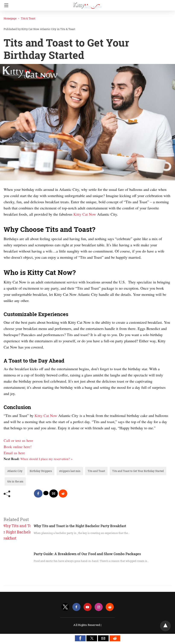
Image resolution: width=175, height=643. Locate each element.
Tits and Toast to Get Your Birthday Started (138, 471)
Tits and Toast (96, 471)
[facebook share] (38, 493)
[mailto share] (53, 493)
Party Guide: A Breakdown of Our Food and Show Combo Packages (87, 554)
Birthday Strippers (41, 471)
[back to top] (165, 626)
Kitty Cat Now (85, 214)
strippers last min (69, 471)
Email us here (14, 452)
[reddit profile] (110, 607)
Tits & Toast (28, 18)
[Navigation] (5, 5)
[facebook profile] (76, 607)
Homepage (10, 18)
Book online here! (18, 446)
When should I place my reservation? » (46, 459)
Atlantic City (14, 471)
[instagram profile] (99, 607)
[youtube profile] (87, 607)
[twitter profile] (65, 607)
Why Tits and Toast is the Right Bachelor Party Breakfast (80, 526)
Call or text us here (18, 440)
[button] (80, 638)
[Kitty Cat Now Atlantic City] (87, 4)
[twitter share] (45, 493)
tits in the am (15, 481)
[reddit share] (63, 493)
